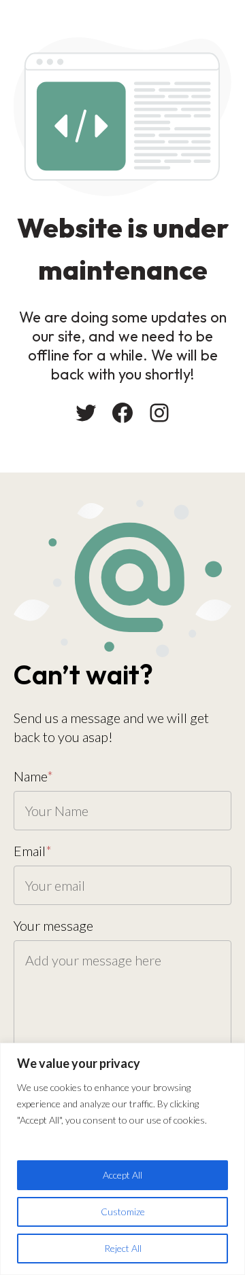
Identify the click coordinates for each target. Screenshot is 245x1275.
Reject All (123, 1248)
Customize (123, 1211)
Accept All (122, 1175)
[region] (122, 1159)
